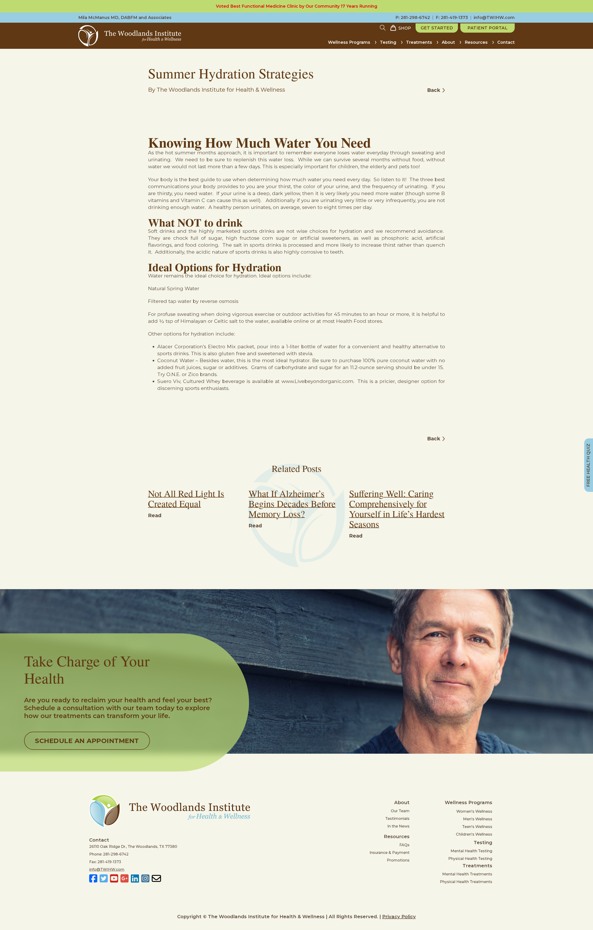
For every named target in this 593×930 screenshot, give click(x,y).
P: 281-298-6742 (412, 17)
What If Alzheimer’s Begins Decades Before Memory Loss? (292, 503)
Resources (476, 42)
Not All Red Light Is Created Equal (186, 498)
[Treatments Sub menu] (437, 44)
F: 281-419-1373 (452, 17)
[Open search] (383, 28)
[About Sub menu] (460, 44)
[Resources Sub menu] (493, 44)
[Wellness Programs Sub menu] (375, 44)
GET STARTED (437, 28)
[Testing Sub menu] (402, 44)
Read (154, 515)
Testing (388, 42)
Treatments (419, 42)
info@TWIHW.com (494, 17)
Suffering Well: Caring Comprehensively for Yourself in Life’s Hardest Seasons (397, 508)
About (448, 42)
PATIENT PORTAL (487, 28)
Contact (506, 42)
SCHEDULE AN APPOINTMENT (87, 741)
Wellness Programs (349, 42)
